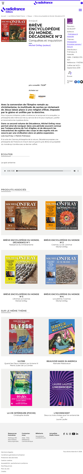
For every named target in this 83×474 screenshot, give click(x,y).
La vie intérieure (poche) (21, 413)
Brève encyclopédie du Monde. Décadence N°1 (21, 241)
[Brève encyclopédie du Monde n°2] (62, 215)
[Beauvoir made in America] (62, 336)
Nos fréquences (6, 466)
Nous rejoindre (13, 441)
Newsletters (40, 436)
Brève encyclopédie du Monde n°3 (21, 295)
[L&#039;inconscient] (62, 388)
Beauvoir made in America (62, 361)
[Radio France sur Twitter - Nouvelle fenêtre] (67, 434)
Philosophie (72, 42)
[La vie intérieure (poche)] (21, 388)
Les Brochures (41, 438)
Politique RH (12, 438)
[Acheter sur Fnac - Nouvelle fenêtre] (32, 96)
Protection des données (9, 457)
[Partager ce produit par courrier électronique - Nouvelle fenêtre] (81, 81)
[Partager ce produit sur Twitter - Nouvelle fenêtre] (78, 81)
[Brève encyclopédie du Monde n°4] (62, 269)
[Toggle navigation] (3, 3)
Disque (33, 21)
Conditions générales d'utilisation (13, 455)
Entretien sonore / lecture (74, 45)
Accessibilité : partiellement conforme (14, 463)
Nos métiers (12, 439)
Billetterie (39, 433)
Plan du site (5, 469)
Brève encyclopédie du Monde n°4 (62, 295)
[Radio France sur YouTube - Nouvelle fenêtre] (73, 434)
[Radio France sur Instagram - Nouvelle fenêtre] (70, 434)
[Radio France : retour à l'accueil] (43, 3)
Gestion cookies (6, 460)
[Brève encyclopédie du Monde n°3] (21, 269)
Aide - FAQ (25, 438)
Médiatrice (25, 439)
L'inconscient (62, 413)
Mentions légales (7, 452)
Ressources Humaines (12, 434)
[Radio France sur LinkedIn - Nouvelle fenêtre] (77, 434)
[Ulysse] (21, 336)
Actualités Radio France (54, 434)
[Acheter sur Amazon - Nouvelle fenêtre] (41, 96)
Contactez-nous (26, 434)
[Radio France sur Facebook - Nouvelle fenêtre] (64, 434)
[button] (81, 3)
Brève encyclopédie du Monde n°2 (62, 241)
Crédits (3, 471)
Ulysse (21, 361)
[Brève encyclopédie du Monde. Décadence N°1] (21, 215)
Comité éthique (27, 441)
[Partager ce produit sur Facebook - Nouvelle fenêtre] (75, 81)
